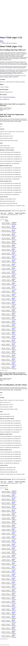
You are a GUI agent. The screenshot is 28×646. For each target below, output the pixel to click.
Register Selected (4, 219)
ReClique (7, 644)
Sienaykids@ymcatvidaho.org (9, 97)
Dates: (1, 109)
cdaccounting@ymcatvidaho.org (6, 73)
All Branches (4, 43)
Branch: (1, 108)
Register (14, 226)
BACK (1, 40)
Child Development (12, 43)
